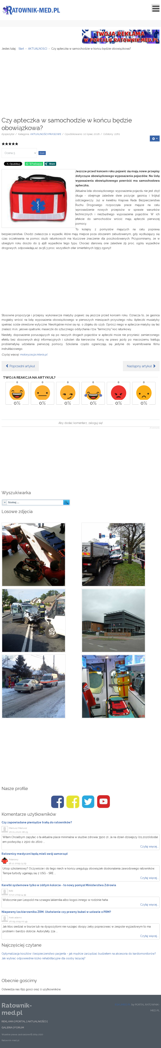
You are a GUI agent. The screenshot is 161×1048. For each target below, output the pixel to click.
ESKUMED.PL (123, 1004)
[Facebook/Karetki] (73, 802)
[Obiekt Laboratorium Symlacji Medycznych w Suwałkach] (120, 620)
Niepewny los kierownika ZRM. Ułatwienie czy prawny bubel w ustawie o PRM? (56, 911)
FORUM (19, 1027)
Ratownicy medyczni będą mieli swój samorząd (35, 853)
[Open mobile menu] (155, 8)
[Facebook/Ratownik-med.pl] (57, 802)
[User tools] (155, 138)
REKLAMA (8, 1021)
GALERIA (7, 1027)
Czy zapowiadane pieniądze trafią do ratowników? (37, 822)
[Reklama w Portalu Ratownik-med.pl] (121, 36)
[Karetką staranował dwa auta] (120, 555)
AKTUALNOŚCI (37, 1021)
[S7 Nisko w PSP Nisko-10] (120, 686)
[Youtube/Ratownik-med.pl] (103, 802)
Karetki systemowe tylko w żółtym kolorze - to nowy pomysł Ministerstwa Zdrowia (59, 885)
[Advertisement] (81, 81)
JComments (155, 428)
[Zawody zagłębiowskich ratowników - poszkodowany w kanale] (41, 555)
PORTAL (21, 1021)
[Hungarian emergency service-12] (41, 686)
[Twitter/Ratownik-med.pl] (88, 802)
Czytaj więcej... (149, 846)
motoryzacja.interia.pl (33, 354)
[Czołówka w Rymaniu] (41, 620)
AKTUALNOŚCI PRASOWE (45, 134)
